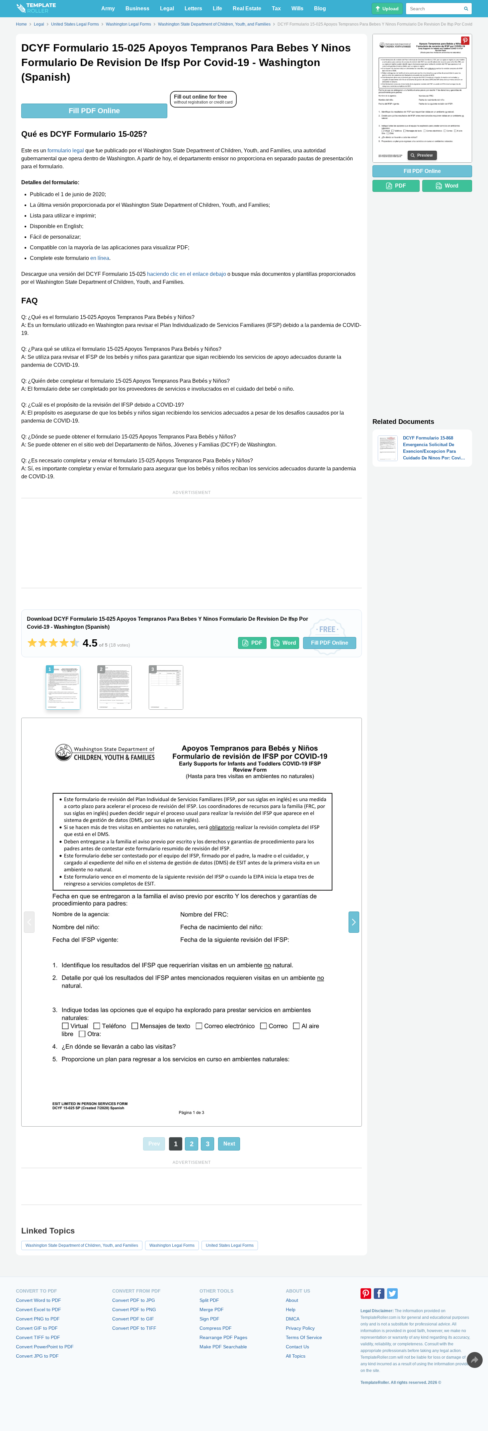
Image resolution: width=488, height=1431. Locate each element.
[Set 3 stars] (53, 643)
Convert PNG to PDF (38, 1318)
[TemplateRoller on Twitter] (392, 1293)
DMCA (292, 1318)
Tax (276, 8)
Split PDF (209, 1300)
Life (217, 8)
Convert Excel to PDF (38, 1309)
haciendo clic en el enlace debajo (186, 274)
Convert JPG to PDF (37, 1356)
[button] (354, 922)
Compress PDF (216, 1328)
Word (289, 643)
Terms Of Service (304, 1337)
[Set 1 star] (32, 643)
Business (137, 8)
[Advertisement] (191, 543)
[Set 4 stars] (64, 643)
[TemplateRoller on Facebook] (379, 1293)
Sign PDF (209, 1318)
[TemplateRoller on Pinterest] (366, 1293)
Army (108, 8)
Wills (297, 8)
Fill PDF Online (94, 111)
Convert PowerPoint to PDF (45, 1346)
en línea (99, 258)
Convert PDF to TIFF (134, 1328)
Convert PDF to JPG (133, 1300)
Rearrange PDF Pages (223, 1337)
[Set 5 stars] (74, 643)
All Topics (295, 1356)
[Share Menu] (475, 1360)
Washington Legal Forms (172, 1245)
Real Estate (247, 8)
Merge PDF (212, 1309)
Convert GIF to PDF (37, 1328)
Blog (320, 8)
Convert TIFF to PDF (38, 1337)
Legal (167, 8)
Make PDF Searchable (223, 1346)
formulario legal (65, 150)
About (292, 1300)
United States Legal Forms (230, 1245)
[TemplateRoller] (36, 8)
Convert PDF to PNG (134, 1309)
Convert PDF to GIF (133, 1318)
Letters (193, 8)
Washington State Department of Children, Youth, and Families (82, 1245)
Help (290, 1309)
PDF (256, 643)
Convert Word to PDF (38, 1300)
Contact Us (297, 1346)
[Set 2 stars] (43, 643)
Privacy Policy (300, 1328)
